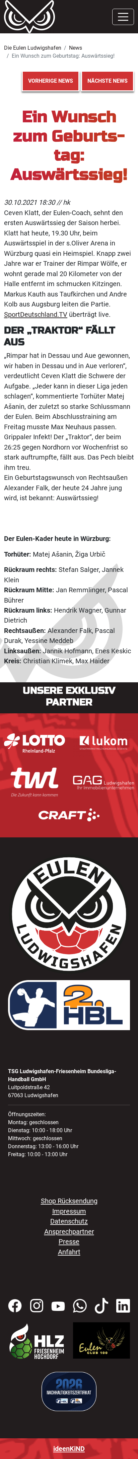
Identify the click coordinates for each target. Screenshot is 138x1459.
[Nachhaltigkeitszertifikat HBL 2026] (69, 1391)
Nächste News (107, 81)
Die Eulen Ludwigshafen (32, 48)
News (75, 48)
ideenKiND (69, 1449)
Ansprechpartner (69, 1232)
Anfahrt (69, 1252)
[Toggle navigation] (123, 17)
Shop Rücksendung (69, 1201)
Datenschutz (69, 1221)
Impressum (69, 1211)
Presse (69, 1242)
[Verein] (36, 1341)
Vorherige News (50, 81)
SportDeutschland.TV (35, 314)
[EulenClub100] (101, 1340)
